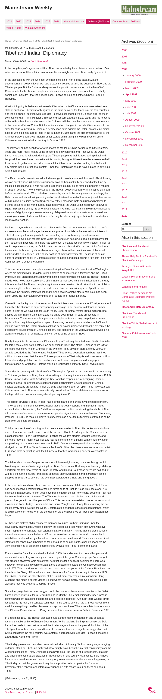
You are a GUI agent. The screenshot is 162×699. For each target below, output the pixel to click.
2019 (124, 209)
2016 (124, 190)
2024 (37, 21)
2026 (56, 21)
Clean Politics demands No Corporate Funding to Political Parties (138, 297)
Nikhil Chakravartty (40, 61)
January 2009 (133, 75)
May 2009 (130, 100)
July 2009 (130, 113)
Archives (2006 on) (98, 21)
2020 (124, 215)
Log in (20, 692)
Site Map (10, 692)
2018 (124, 203)
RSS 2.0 (41, 692)
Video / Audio (13, 28)
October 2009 (132, 132)
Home (8, 41)
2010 (124, 152)
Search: (126, 224)
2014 (124, 177)
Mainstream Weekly (28, 7)
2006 (124, 50)
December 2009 (134, 145)
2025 (47, 21)
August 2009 (132, 119)
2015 (124, 184)
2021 (9, 21)
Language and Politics (134, 286)
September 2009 (134, 126)
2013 (124, 171)
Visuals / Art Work (35, 28)
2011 (124, 159)
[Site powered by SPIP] (152, 690)
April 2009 (47, 41)
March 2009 (132, 88)
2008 (124, 63)
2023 (28, 21)
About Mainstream (73, 21)
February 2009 (133, 82)
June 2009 (131, 107)
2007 (124, 56)
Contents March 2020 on (126, 21)
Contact (30, 692)
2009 (37, 41)
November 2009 (134, 138)
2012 (124, 165)
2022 (19, 21)
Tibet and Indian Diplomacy (138, 307)
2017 (124, 196)
